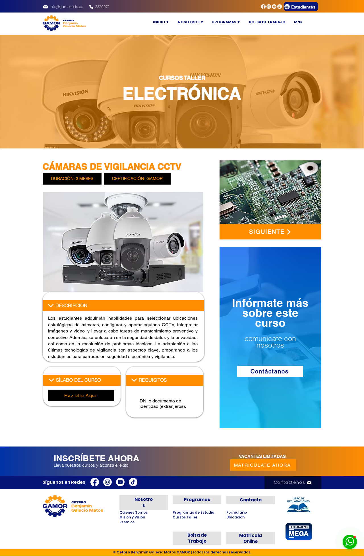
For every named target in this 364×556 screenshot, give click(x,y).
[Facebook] (263, 6)
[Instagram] (268, 6)
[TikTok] (279, 6)
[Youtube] (274, 6)
